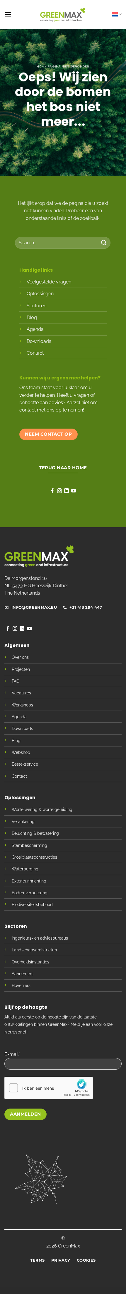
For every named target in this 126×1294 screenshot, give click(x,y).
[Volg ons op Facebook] (52, 491)
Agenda (35, 329)
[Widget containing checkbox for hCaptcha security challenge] (48, 1088)
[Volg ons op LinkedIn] (66, 491)
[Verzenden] (104, 242)
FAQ (15, 681)
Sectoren (36, 305)
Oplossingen (40, 293)
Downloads (39, 341)
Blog (32, 317)
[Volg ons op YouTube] (73, 491)
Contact (35, 353)
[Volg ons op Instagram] (59, 491)
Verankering (23, 821)
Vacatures (21, 693)
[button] (7, 14)
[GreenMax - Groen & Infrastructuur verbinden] (63, 14)
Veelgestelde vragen (49, 282)
